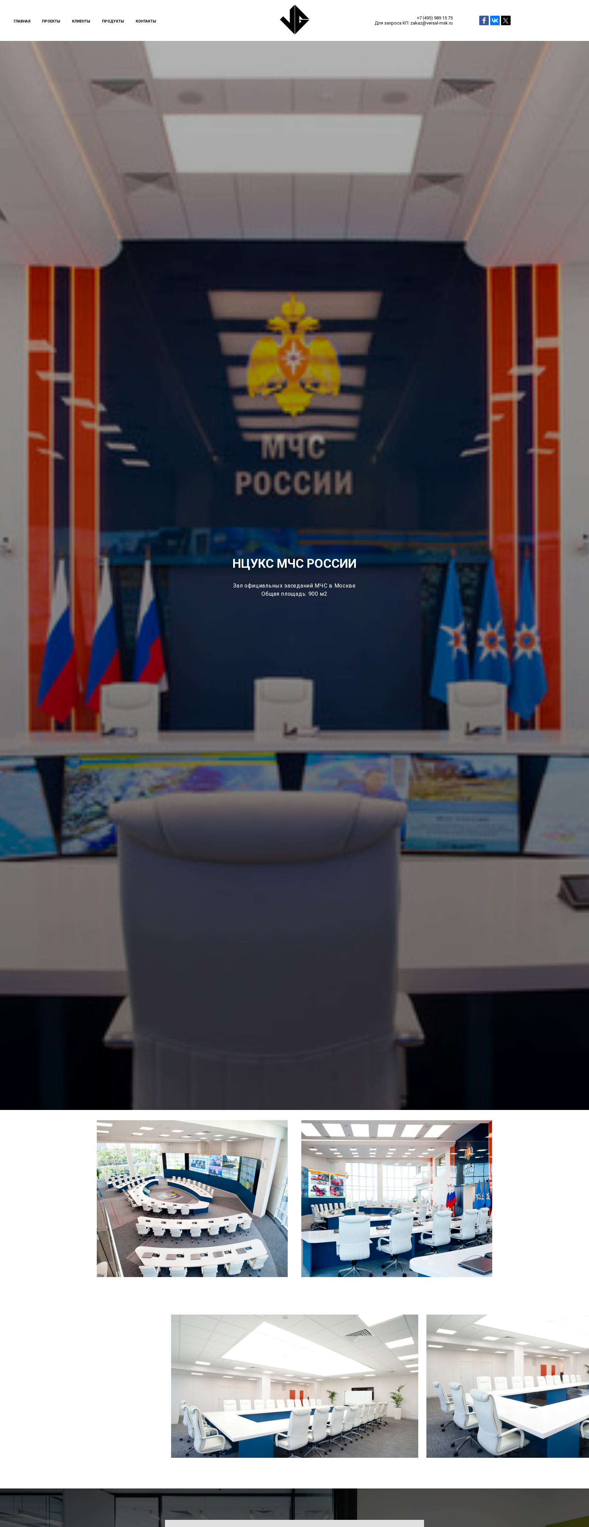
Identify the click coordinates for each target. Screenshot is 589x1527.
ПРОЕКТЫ (51, 21)
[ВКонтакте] (495, 20)
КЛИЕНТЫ (81, 21)
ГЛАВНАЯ (22, 21)
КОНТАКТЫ (146, 21)
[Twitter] (506, 20)
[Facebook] (484, 20)
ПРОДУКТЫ (113, 21)
